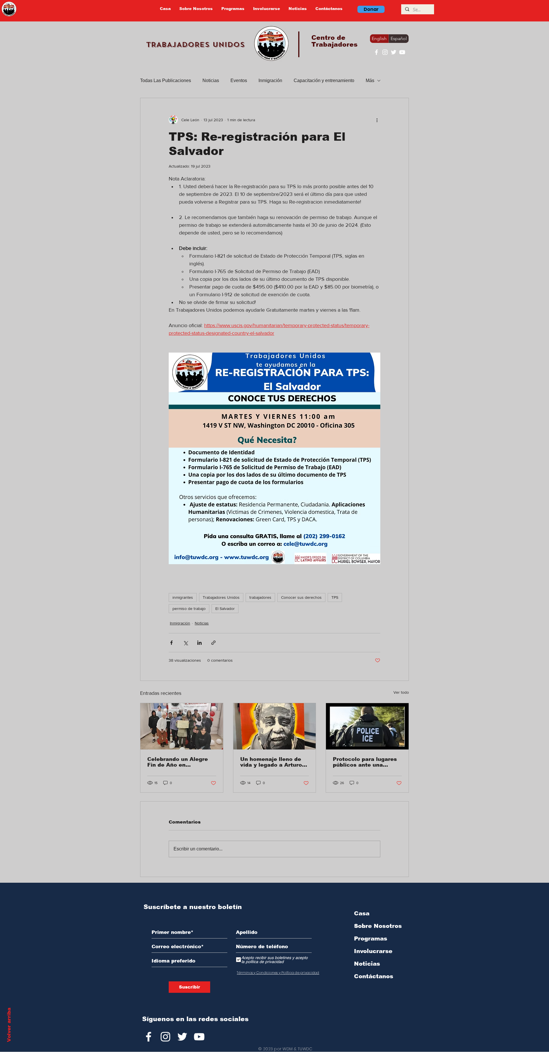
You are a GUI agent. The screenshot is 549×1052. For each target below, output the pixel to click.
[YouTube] (402, 52)
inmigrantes (182, 597)
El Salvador (225, 608)
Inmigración (270, 80)
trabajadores (260, 597)
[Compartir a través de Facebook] (171, 642)
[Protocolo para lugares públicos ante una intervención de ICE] (367, 726)
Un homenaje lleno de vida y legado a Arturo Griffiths (271, 762)
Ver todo (401, 692)
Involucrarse (373, 951)
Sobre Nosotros (378, 926)
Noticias (210, 80)
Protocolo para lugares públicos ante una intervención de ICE (365, 762)
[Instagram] (385, 52)
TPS (334, 597)
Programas (370, 938)
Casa (361, 913)
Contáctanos (373, 976)
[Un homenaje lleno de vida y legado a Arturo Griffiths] (274, 726)
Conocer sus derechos (301, 597)
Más (370, 80)
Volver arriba (9, 1025)
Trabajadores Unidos (221, 597)
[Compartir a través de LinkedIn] (199, 642)
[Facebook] (376, 52)
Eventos (238, 80)
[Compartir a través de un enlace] (213, 642)
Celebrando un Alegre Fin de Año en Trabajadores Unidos (177, 762)
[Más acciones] (376, 119)
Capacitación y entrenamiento (324, 80)
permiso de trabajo (189, 608)
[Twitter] (393, 52)
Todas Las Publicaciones (165, 80)
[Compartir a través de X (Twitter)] (185, 642)
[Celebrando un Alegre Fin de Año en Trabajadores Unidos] (181, 726)
